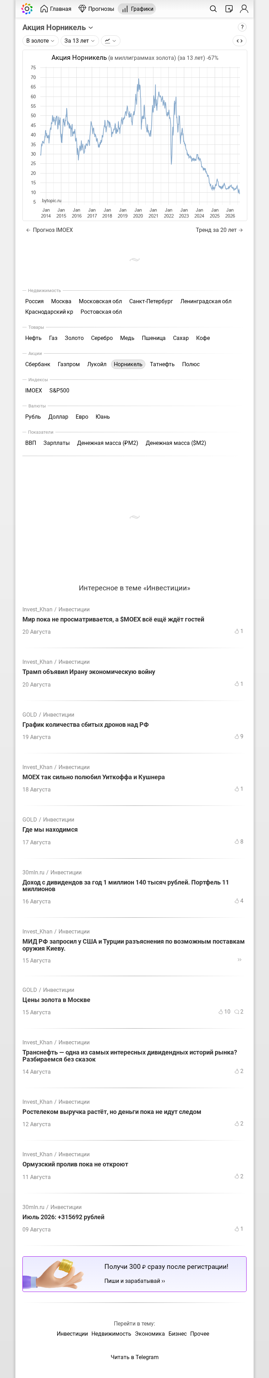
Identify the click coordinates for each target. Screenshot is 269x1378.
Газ (53, 338)
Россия (34, 301)
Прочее (199, 1333)
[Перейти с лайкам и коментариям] (240, 960)
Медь (127, 338)
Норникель (128, 364)
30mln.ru (33, 872)
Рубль (33, 416)
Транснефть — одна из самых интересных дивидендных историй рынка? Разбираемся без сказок (129, 1056)
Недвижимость (111, 1333)
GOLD (29, 714)
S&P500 (59, 390)
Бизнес (177, 1333)
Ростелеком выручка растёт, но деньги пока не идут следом (111, 1112)
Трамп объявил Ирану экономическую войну (88, 672)
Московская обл (100, 301)
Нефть (33, 338)
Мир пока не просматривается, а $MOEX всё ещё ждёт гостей (113, 619)
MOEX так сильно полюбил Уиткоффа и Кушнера (93, 777)
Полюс (191, 364)
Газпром (69, 364)
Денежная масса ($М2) (176, 443)
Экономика (150, 1333)
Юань (103, 416)
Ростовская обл (101, 311)
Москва (61, 301)
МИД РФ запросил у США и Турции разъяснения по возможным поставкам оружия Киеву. (133, 945)
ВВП (30, 443)
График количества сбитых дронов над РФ (85, 725)
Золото (74, 338)
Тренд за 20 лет (216, 230)
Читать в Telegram (135, 1357)
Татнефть (162, 364)
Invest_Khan (37, 609)
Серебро (102, 338)
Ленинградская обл (206, 301)
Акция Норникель (55, 27)
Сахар (181, 338)
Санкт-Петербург (151, 301)
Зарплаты (56, 443)
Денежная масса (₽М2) (107, 443)
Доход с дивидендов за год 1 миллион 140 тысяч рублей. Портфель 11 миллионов (125, 886)
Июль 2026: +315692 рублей (63, 1217)
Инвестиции (74, 609)
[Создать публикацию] (229, 8)
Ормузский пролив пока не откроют (75, 1164)
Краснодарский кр (49, 311)
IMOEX (33, 390)
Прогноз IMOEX (52, 230)
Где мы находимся (50, 829)
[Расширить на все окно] (240, 40)
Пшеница (154, 338)
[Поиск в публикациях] (213, 8)
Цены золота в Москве (56, 1000)
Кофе (203, 338)
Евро (82, 416)
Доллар (58, 416)
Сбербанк (37, 364)
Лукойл (96, 364)
